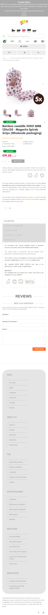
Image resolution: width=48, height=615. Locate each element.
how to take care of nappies (18, 551)
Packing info (9, 240)
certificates (12, 393)
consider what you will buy (17, 581)
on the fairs (12, 398)
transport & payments (16, 462)
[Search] (4, 36)
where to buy (13, 445)
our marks (12, 383)
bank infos (12, 435)
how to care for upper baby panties (17, 558)
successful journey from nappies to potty (16, 587)
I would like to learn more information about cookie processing (24, 11)
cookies (11, 482)
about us (12, 425)
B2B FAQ (12, 519)
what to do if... (13, 564)
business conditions (15, 467)
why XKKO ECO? (14, 546)
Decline (24, 15)
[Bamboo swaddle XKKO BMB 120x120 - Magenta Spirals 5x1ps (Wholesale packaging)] (24, 84)
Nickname (5, 314)
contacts (12, 430)
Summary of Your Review (9, 321)
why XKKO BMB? (14, 536)
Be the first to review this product (12, 138)
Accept (24, 13)
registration (12, 499)
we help (11, 408)
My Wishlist (10, 52)
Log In (38, 52)
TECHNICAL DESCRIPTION (13, 226)
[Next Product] (44, 122)
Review (4, 329)
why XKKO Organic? (15, 541)
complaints (12, 472)
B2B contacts (13, 514)
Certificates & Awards (13, 235)
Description (9, 221)
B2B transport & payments (17, 509)
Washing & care (10, 230)
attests (11, 388)
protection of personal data (17, 477)
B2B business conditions (17, 504)
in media (12, 403)
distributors (12, 440)
